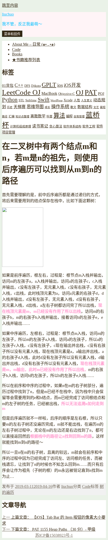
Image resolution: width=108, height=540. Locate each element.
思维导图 (35, 106)
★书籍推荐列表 (26, 60)
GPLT (49, 84)
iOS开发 (72, 85)
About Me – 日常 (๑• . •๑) (33, 44)
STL (21, 100)
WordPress (56, 100)
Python (10, 99)
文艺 (96, 107)
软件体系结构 (72, 126)
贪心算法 (55, 126)
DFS (27, 86)
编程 (69, 116)
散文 (73, 107)
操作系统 (60, 106)
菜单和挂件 (12, 34)
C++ (19, 85)
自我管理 (79, 116)
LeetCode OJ (21, 92)
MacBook (49, 93)
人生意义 (86, 100)
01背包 (8, 86)
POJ (101, 94)
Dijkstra (36, 86)
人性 (77, 100)
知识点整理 (22, 116)
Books (17, 54)
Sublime (31, 100)
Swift (43, 100)
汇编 (12, 116)
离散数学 (37, 116)
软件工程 (88, 126)
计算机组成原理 (20, 126)
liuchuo (8, 14)
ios (60, 85)
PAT (91, 92)
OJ (80, 92)
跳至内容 (10, 5)
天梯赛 (20, 107)
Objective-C (66, 94)
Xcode (68, 100)
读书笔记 (40, 126)
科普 (49, 116)
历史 (10, 107)
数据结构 (84, 107)
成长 (47, 107)
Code (16, 49)
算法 (59, 115)
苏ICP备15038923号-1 (54, 535)
